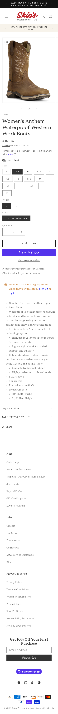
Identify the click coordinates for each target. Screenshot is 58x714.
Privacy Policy (14, 582)
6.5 (39, 171)
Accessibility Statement (20, 618)
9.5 (8, 186)
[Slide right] (36, 108)
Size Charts (12, 484)
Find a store (13, 540)
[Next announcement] (52, 4)
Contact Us (12, 547)
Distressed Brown (16, 218)
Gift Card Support (16, 498)
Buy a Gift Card (15, 491)
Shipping (6, 145)
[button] (6, 16)
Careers (10, 526)
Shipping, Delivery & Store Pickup (25, 476)
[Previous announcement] (6, 4)
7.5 (7, 179)
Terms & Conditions (17, 589)
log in (12, 293)
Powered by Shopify (45, 708)
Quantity (7, 225)
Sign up (43, 288)
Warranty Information (18, 596)
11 (43, 186)
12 (7, 193)
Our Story (11, 533)
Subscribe (29, 657)
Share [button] (9, 427)
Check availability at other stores (21, 273)
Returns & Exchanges (18, 469)
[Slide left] (21, 108)
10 (19, 186)
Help (9, 453)
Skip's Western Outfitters (24, 708)
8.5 (29, 179)
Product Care (13, 604)
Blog (8, 562)
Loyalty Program (15, 505)
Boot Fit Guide (14, 611)
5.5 (17, 171)
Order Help (12, 462)
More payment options (29, 260)
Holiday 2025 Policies (18, 625)
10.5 (31, 186)
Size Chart (13, 160)
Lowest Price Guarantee (20, 555)
